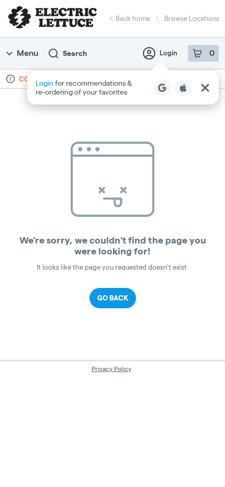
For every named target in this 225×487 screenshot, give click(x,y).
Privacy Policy (111, 368)
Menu (27, 53)
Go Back (112, 298)
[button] (123, 88)
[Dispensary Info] (10, 79)
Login (168, 52)
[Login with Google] (162, 87)
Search (75, 53)
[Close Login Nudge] (205, 88)
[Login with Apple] (183, 87)
